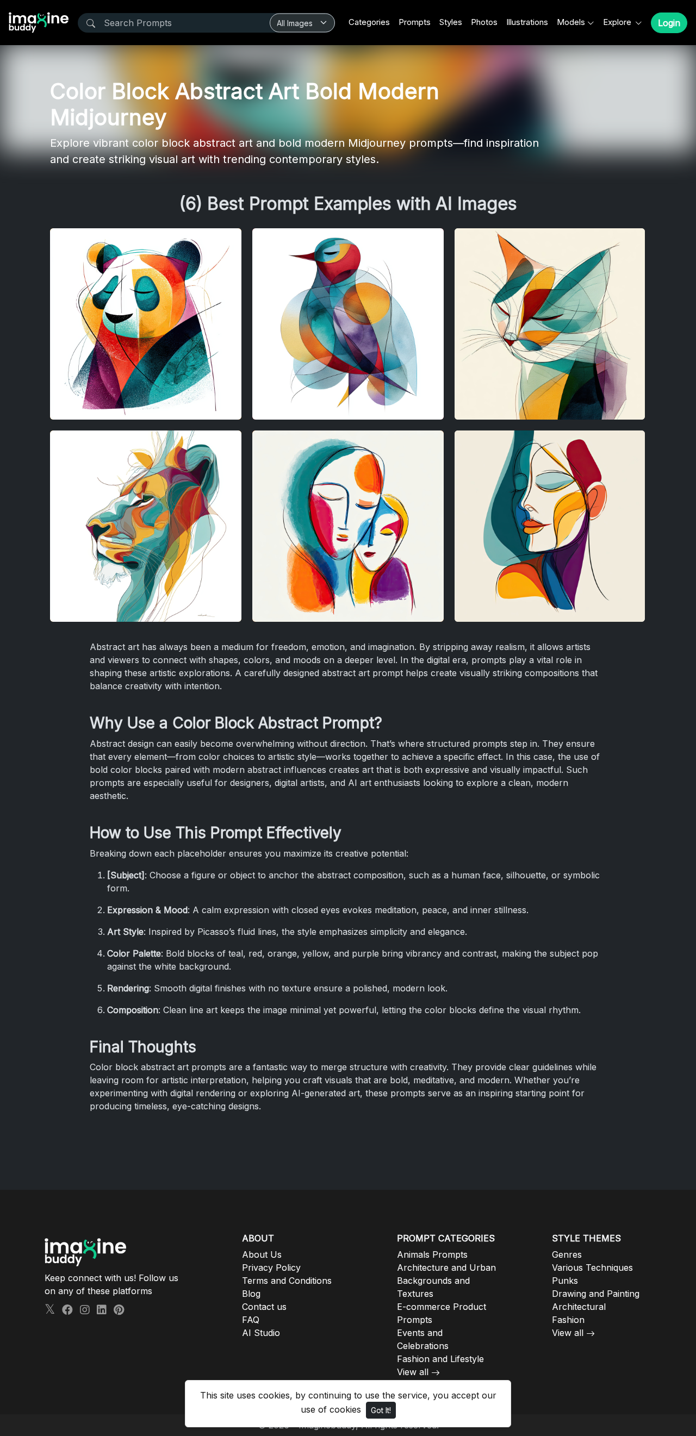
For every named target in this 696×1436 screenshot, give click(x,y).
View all (412, 1371)
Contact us (264, 1306)
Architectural (579, 1306)
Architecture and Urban (446, 1267)
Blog (251, 1293)
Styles (450, 22)
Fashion (568, 1319)
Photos (484, 22)
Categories (369, 22)
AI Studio (261, 1332)
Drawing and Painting (595, 1293)
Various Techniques (592, 1267)
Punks (565, 1280)
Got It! (381, 1410)
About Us (262, 1254)
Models (571, 22)
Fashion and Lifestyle (440, 1358)
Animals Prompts (432, 1254)
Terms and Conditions (287, 1280)
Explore (618, 22)
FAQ (250, 1319)
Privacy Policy (271, 1267)
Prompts (415, 22)
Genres (567, 1254)
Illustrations (527, 22)
